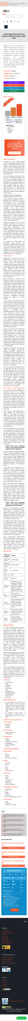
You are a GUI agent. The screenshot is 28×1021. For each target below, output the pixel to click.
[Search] (21, 16)
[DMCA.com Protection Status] (14, 1007)
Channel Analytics (6, 961)
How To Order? (5, 930)
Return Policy (5, 940)
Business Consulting (7, 959)
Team (6, 881)
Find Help (4, 928)
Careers (4, 986)
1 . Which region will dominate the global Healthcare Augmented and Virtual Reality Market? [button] (13, 816)
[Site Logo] (14, 11)
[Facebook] (3, 21)
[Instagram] (14, 21)
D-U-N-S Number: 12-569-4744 (16, 1001)
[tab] (14, 816)
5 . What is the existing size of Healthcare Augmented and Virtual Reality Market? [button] (13, 834)
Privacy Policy (5, 938)
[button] (6, 26)
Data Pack (7, 887)
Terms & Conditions (7, 943)
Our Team (4, 982)
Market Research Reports (8, 963)
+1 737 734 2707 (14, 5)
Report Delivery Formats (8, 932)
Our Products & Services (8, 954)
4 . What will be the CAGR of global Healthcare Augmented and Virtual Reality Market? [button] (13, 830)
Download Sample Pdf (14, 153)
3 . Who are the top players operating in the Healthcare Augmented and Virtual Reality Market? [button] (14, 825)
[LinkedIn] (18, 21)
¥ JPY (18, 874)
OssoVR (16, 709)
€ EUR (12, 874)
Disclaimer (4, 934)
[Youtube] (11, 21)
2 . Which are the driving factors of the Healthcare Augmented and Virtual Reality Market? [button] (13, 820)
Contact (4, 977)
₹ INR (24, 874)
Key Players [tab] (14, 91)
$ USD (5, 874)
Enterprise (7, 884)
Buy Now (14, 910)
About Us (4, 980)
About (25, 921)
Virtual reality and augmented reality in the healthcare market (14, 388)
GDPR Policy (5, 936)
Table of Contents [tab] (14, 85)
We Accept (5, 966)
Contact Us (5, 984)
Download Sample (13, 848)
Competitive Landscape (8, 891)
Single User (7, 877)
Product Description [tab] (14, 82)
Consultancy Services (7, 957)
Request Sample (15, 88)
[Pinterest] (7, 21)
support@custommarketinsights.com (17, 3)
